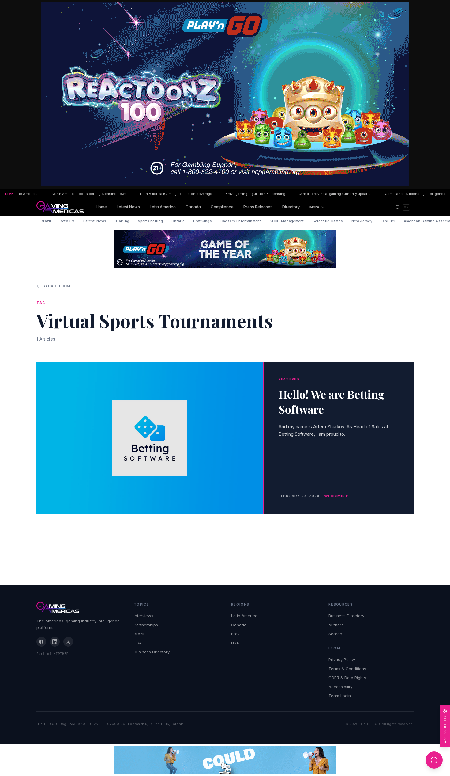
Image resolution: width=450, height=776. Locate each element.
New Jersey (361, 221)
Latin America (163, 206)
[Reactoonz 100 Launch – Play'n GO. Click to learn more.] (225, 94)
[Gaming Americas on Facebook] (41, 642)
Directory (291, 206)
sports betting (150, 221)
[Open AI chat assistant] (434, 760)
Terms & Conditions (347, 668)
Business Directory (152, 651)
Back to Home (58, 286)
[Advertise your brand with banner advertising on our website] (225, 760)
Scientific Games (328, 221)
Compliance (222, 206)
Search (335, 633)
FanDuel (388, 221)
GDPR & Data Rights (347, 677)
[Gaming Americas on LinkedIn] (55, 642)
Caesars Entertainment (240, 221)
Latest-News (94, 221)
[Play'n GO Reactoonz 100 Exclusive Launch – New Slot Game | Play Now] (225, 249)
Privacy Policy (341, 659)
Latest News (128, 206)
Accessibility (340, 686)
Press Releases (257, 206)
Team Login (339, 695)
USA (138, 642)
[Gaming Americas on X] (68, 642)
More (314, 207)
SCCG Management (287, 221)
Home (101, 206)
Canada (193, 206)
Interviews (143, 615)
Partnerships (146, 624)
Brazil (46, 221)
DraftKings (202, 221)
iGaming (122, 221)
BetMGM (67, 221)
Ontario (178, 221)
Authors (335, 624)
